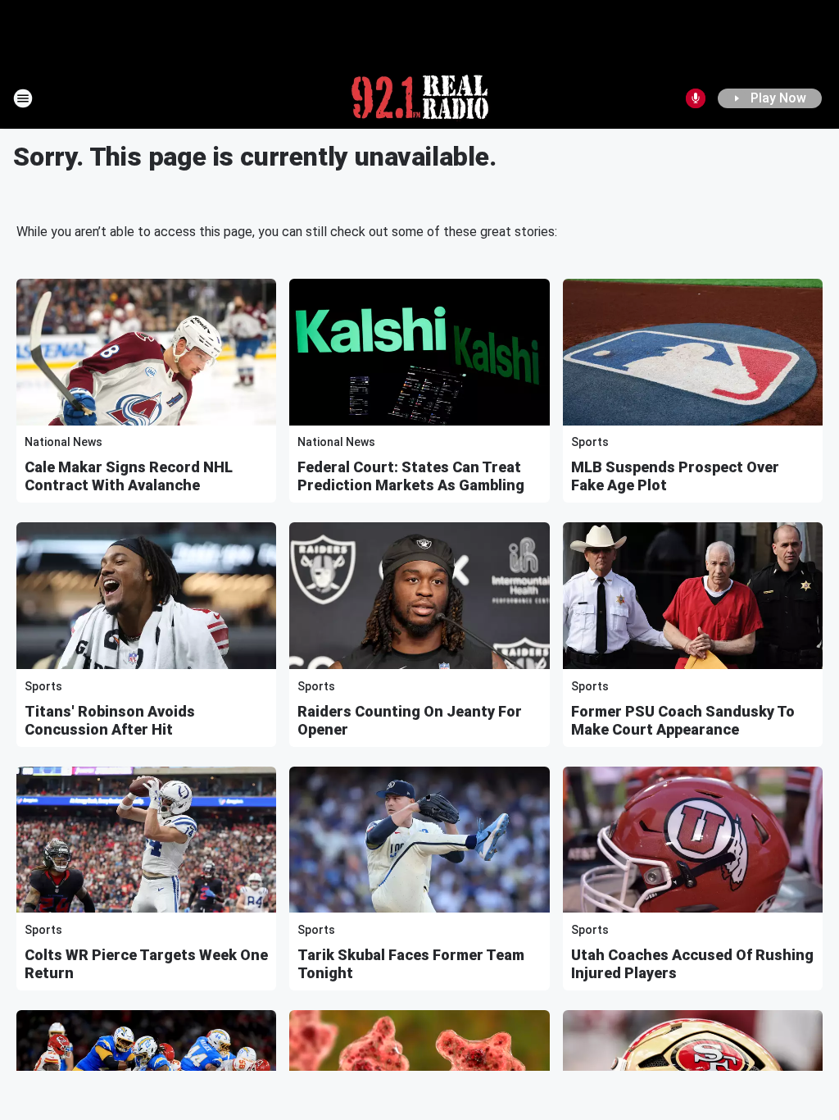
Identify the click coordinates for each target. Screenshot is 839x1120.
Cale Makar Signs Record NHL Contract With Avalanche (129, 476)
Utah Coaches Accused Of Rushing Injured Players (692, 963)
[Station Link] (420, 98)
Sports (590, 441)
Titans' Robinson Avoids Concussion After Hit (110, 720)
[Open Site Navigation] (23, 98)
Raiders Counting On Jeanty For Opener (409, 720)
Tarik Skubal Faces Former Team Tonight (410, 963)
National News (63, 441)
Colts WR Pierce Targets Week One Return (146, 963)
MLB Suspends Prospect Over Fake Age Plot (675, 476)
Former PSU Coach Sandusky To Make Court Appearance (683, 720)
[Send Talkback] (695, 98)
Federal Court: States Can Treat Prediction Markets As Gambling (410, 476)
